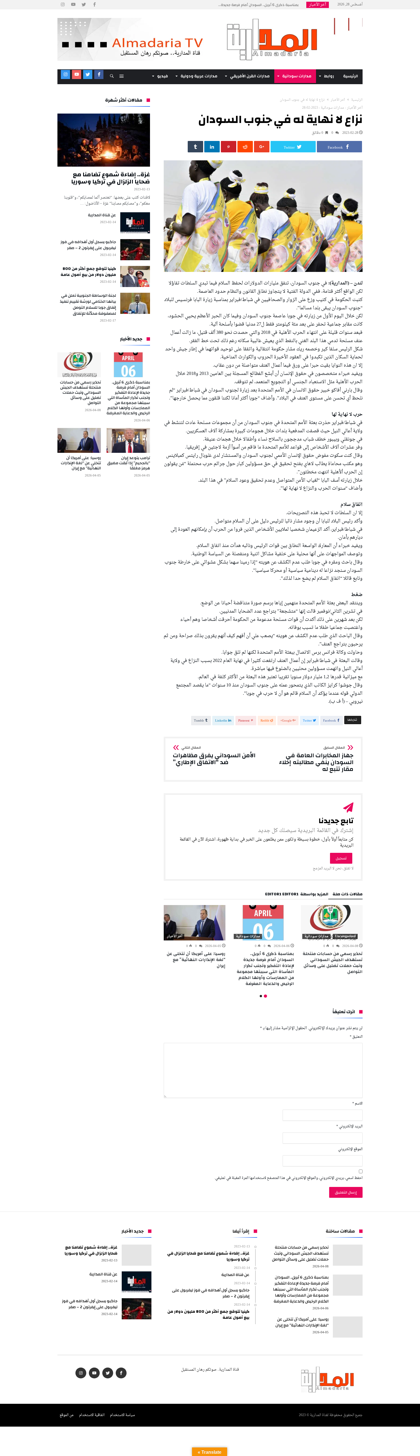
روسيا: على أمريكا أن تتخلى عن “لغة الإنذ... (266, 4)
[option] (332, 940)
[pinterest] (228, 146)
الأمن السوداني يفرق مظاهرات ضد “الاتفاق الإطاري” (214, 756)
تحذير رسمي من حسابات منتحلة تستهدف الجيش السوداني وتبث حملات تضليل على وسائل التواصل (333, 963)
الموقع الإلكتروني (350, 1149)
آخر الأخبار (338, 100)
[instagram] (62, 4)
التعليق (356, 1037)
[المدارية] (210, 18)
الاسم (357, 1104)
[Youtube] (73, 4)
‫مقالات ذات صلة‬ (348, 895)
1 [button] (265, 996)
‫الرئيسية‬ (357, 100)
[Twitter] (83, 4)
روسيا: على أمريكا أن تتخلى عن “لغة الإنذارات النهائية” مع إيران (196, 960)
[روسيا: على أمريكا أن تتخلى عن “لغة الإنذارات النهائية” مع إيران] (194, 922)
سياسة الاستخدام (122, 1415)
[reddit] (245, 146)
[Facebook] (94, 4)
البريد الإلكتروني (349, 1127)
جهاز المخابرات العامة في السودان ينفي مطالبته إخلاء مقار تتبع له (316, 759)
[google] (261, 146)
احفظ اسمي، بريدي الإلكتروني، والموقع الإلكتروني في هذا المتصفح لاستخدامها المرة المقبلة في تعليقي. (288, 1178)
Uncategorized (345, 936)
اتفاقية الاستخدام (92, 1415)
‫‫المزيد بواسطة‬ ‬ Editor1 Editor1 (296, 895)
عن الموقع (67, 1415)
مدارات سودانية (332, 108)
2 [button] (261, 996)
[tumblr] (195, 146)
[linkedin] (212, 146)
